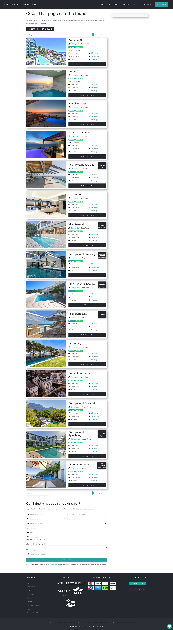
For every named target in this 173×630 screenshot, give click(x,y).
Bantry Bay (75, 44)
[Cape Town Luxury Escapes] (20, 4)
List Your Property (146, 4)
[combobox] (66, 547)
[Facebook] (130, 589)
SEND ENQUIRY (66, 560)
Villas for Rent (113, 4)
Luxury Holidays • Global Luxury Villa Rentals (95, 622)
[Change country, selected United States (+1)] (28, 537)
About (135, 4)
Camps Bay (75, 228)
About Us (30, 598)
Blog (28, 609)
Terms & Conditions (33, 613)
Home (103, 4)
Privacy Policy (54, 564)
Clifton (73, 317)
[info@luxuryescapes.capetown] (139, 589)
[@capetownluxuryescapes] (135, 589)
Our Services (31, 594)
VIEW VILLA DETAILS (87, 64)
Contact (29, 602)
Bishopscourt (76, 258)
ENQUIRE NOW (161, 4)
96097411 (78, 595)
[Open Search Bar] (170, 4)
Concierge (126, 4)
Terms (48, 564)
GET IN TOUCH (138, 583)
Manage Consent (130, 622)
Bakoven (74, 136)
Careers (29, 590)
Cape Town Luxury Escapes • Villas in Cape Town (70, 622)
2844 (64, 595)
